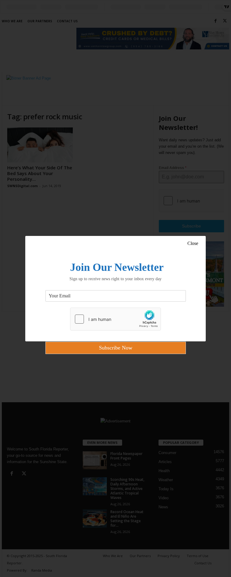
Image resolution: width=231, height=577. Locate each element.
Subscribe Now (115, 348)
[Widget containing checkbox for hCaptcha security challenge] (115, 319)
